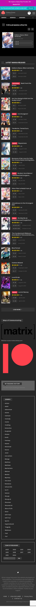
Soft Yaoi (8, 515)
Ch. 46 (14, 282)
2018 (14, 552)
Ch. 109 (14, 297)
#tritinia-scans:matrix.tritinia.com (11, 341)
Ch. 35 (14, 210)
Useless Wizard (17, 263)
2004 (14, 555)
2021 (21, 549)
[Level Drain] (5, 282)
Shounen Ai (8, 505)
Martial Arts (8, 468)
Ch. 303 (15, 149)
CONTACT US (18, 598)
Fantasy (7, 440)
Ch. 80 (14, 193)
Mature (7, 471)
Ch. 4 (14, 108)
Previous (29, 29)
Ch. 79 (14, 197)
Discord (31, 8)
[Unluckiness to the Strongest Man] (5, 208)
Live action (8, 456)
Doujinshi (8, 431)
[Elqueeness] (5, 148)
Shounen (8, 502)
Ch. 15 (17, 44)
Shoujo (7, 496)
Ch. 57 (14, 133)
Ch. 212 (14, 90)
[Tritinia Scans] (8, 13)
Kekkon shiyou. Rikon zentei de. (21, 35)
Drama (7, 434)
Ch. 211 (14, 94)
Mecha (7, 474)
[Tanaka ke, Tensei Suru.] (5, 133)
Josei (6, 453)
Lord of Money (23, 292)
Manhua (13, 17)
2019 (7, 552)
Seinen (7, 493)
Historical (8, 447)
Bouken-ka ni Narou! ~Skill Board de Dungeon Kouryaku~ (22, 175)
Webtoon (8, 530)
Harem (7, 443)
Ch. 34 (14, 213)
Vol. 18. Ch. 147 (16, 225)
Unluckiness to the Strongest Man (22, 204)
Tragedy (7, 527)
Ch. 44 (14, 168)
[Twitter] (18, 573)
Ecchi (6, 437)
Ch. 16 (17, 42)
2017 (21, 552)
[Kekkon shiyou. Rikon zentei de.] (5, 73)
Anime (7, 413)
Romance (8, 484)
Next (32, 29)
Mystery (7, 477)
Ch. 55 (14, 180)
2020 (29, 549)
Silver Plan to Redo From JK (21, 188)
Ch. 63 (14, 256)
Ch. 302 (15, 152)
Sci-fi (6, 490)
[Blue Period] (5, 253)
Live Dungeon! (23, 114)
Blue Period (16, 248)
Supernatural (9, 524)
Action (7, 403)
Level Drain (16, 277)
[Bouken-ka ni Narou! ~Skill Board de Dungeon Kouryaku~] (5, 178)
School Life (8, 487)
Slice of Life (8, 508)
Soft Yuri (8, 518)
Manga (3, 17)
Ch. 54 (14, 184)
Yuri (6, 536)
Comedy (7, 419)
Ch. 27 (14, 271)
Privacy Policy (28, 596)
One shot (8, 481)
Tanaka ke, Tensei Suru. (20, 128)
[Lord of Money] (5, 297)
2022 (14, 549)
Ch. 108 (14, 301)
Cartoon (7, 416)
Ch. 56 (14, 137)
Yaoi (6, 533)
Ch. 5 (14, 105)
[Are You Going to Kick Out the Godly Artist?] (5, 104)
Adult (6, 406)
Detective (8, 428)
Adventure (8, 409)
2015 (7, 555)
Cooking (7, 425)
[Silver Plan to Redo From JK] (5, 193)
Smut (6, 512)
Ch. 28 (14, 268)
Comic (7, 422)
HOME (5, 596)
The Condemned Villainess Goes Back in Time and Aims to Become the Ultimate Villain (23, 235)
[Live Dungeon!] (5, 119)
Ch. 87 (14, 122)
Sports (7, 521)
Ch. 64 (14, 253)
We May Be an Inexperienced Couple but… (22, 219)
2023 (7, 549)
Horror (7, 450)
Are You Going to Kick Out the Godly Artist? (22, 99)
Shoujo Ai (8, 499)
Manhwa (22, 17)
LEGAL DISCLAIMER (15, 596)
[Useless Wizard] (5, 268)
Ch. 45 (14, 165)
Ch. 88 (14, 119)
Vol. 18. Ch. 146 (16, 228)
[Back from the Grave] (5, 88)
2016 (29, 552)
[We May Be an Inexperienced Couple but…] (5, 223)
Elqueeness (22, 143)
